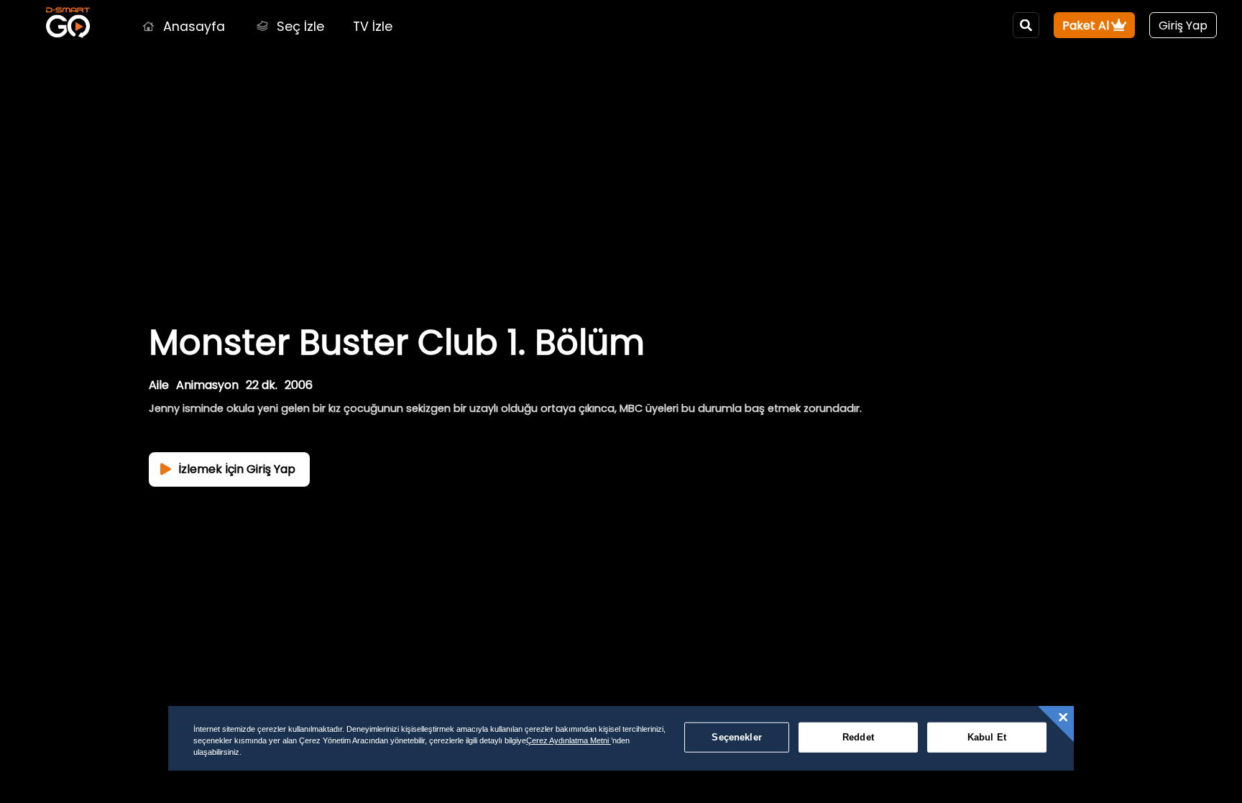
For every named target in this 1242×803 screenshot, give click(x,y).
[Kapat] (1063, 717)
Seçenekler (736, 737)
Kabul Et (986, 737)
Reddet (858, 737)
